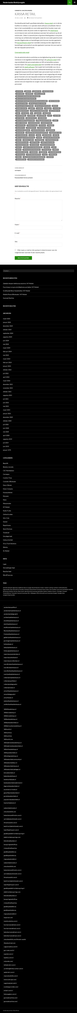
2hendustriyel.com (9, 943)
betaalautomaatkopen (43, 106)
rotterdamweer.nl (9, 687)
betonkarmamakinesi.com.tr (12, 932)
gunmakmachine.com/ (11, 998)
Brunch (55, 106)
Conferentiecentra (22, 110)
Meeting (56, 135)
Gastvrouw (20, 118)
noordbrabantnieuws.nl (11, 667)
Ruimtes (18, 147)
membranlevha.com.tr (11, 921)
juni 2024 (6, 340)
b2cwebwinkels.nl (9, 773)
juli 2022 (6, 373)
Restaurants (34, 144)
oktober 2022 (7, 370)
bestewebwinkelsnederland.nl (13, 783)
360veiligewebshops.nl (11, 756)
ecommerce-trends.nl (10, 789)
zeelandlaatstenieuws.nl (11, 701)
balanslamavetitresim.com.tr (13, 815)
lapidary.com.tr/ (9, 957)
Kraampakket (31, 127)
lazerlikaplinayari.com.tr (11, 830)
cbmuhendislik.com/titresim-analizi (15, 939)
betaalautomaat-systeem (37, 103)
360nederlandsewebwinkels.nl (13, 746)
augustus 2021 (7, 395)
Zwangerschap (21, 159)
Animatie (27, 91)
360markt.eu (8, 732)
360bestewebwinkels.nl (11, 722)
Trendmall (6, 532)
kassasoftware (46, 123)
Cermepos (18, 10)
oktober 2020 (7, 421)
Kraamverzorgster (38, 130)
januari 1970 (7, 450)
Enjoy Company (8, 489)
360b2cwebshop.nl (10, 712)
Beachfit (5, 463)
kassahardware (34, 123)
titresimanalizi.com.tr (10, 822)
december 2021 (8, 384)
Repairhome (7, 525)
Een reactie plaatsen (35, 18)
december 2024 (8, 326)
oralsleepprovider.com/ (11, 987)
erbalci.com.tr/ (8, 990)
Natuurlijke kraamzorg (51, 137)
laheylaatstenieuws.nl (10, 647)
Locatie (32, 135)
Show (54, 147)
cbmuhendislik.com (10, 812)
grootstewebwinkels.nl (11, 796)
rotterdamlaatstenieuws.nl (12, 677)
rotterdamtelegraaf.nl (10, 684)
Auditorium (20, 93)
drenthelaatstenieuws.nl (11, 621)
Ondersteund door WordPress (11, 1010)
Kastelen (42, 125)
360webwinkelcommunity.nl (12, 759)
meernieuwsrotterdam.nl (11, 661)
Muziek (39, 137)
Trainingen (33, 152)
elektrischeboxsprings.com (12, 837)
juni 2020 (6, 428)
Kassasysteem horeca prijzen (24, 176)
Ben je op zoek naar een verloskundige (28, 96)
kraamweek (50, 130)
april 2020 (6, 435)
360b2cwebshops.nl (10, 716)
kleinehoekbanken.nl (10, 841)
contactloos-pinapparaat (39, 110)
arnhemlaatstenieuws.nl (11, 617)
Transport (43, 152)
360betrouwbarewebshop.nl (12, 726)
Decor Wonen (7, 485)
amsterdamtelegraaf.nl (11, 614)
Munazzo (6, 496)
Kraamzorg (20, 132)
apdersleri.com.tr (9, 972)
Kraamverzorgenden (22, 130)
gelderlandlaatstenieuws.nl (12, 637)
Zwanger (50, 157)
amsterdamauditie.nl (10, 607)
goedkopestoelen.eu (10, 855)
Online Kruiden (8, 514)
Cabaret (31, 108)
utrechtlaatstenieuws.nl (11, 691)
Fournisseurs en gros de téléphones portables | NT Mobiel (21, 287)
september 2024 (8, 333)
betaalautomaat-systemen (24, 106)
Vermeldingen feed (9, 568)
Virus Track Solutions (9, 543)
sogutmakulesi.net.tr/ (10, 983)
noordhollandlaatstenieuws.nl (13, 671)
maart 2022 (6, 381)
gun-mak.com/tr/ (9, 950)
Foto (49, 115)
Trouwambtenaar (54, 152)
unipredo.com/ (8, 961)
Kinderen (50, 125)
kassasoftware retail (24, 43)
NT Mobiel (6, 507)
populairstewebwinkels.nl (12, 799)
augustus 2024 (7, 337)
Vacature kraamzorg (33, 154)
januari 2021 (7, 413)
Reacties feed (7, 571)
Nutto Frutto (7, 511)
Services (47, 147)
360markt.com (8, 739)
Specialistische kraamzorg (32, 149)
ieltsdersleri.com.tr (10, 965)
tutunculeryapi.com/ (10, 979)
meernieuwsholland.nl (11, 657)
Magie (38, 135)
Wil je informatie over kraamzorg (34, 157)
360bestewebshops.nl (10, 719)
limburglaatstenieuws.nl (11, 651)
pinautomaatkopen (48, 142)
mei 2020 (6, 432)
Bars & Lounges (39, 93)
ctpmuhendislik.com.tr (11, 976)
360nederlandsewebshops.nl (13, 742)
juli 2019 (6, 443)
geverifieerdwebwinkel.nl (11, 793)
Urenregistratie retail (22, 52)
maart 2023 (6, 359)
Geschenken (42, 118)
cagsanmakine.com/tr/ (11, 947)
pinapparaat (40, 140)
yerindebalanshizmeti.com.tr (13, 819)
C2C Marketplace (8, 470)
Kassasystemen (7, 492)
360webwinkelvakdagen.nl (12, 769)
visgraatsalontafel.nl (10, 859)
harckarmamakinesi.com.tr (12, 925)
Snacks (18, 149)
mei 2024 (6, 344)
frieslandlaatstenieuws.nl (11, 634)
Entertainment (20, 115)
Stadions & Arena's (22, 152)
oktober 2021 (7, 391)
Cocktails (57, 108)
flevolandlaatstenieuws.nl (12, 631)
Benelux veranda (8, 467)
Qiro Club (6, 518)
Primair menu (74, 2)
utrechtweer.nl (8, 697)
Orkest (18, 140)
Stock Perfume (7, 529)
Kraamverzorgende (44, 127)
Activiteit (19, 91)
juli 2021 (6, 399)
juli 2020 (6, 424)
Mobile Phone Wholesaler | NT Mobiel (15, 294)
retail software (29, 67)
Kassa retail (49, 23)
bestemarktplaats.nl (10, 779)
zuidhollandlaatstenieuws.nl (12, 704)
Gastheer (57, 115)
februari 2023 (7, 362)
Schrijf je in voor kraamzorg (33, 147)
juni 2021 (6, 402)
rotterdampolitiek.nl (10, 681)
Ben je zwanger (54, 101)
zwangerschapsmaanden (36, 159)
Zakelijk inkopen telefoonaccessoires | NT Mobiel (18, 283)
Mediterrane (47, 135)
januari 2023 (7, 366)
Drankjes (38, 113)
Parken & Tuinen (28, 140)
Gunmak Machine (8, 298)
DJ (31, 113)
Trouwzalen (20, 154)
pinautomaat (35, 142)
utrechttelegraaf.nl (9, 694)
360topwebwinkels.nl (10, 753)
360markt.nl (7, 729)
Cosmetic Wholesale (9, 481)
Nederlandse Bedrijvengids (14, 2)
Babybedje (29, 93)
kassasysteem (20, 125)
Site (16, 241)
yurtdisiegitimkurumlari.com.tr (13, 968)
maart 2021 (6, 410)
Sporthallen (47, 149)
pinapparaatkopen (22, 142)
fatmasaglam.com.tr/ (10, 994)
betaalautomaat (21, 103)
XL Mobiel (6, 551)
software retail (52, 60)
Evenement (31, 115)
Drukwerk (47, 113)
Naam (17, 224)
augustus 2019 (7, 439)
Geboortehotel (31, 118)
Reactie (18, 198)
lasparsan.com (8, 917)
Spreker (55, 149)
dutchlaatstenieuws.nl (10, 624)
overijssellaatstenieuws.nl (12, 674)
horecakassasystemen (44, 120)
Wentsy (5, 547)
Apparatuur (37, 91)
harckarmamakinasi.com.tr (12, 928)
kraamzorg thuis (55, 132)
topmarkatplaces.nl (10, 803)
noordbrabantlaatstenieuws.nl (13, 664)
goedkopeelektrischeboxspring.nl (14, 833)
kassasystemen (32, 125)
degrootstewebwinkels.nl (11, 786)
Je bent (55, 120)
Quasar (5, 522)
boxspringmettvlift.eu (10, 844)
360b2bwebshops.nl (10, 709)
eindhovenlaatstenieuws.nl (12, 627)
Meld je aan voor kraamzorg (25, 137)
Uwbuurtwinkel (8, 540)
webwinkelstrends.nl (10, 808)
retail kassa (54, 30)
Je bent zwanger (21, 123)
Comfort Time (7, 478)
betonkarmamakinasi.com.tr (12, 936)
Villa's (45, 154)
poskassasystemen (22, 144)
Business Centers (21, 108)
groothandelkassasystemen (25, 120)
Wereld (18, 157)
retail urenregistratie (34, 64)
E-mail (17, 233)
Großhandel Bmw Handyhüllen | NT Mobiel (16, 291)
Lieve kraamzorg (21, 135)
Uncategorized (27, 10)
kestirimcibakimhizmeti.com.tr (13, 826)
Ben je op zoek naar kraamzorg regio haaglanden (31, 101)
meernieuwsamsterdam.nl (12, 654)
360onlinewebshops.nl (11, 749)
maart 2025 (6, 318)
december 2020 (8, 417)
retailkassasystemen (47, 144)
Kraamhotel (20, 127)
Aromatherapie (48, 91)
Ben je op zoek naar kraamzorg (26, 98)
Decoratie (25, 113)
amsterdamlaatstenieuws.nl (12, 611)
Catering (39, 108)
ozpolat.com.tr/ (8, 954)
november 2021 (8, 388)
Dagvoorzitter (54, 110)
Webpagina (53, 154)
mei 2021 (6, 406)
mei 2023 (6, 355)
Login (4, 564)
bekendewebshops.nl (10, 776)
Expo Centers (41, 115)
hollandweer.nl (8, 644)
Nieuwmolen (7, 503)
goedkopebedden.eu (10, 852)
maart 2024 (6, 348)
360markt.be (8, 736)
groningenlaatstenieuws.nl (12, 641)
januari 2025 (7, 322)
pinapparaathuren (52, 140)
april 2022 (6, 377)
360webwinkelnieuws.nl (11, 766)
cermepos (48, 108)
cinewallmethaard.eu (10, 848)
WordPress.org (7, 575)
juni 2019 (6, 446)
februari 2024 (7, 351)
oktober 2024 (7, 329)
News (5, 500)
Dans (17, 113)
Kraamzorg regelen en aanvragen (36, 132)
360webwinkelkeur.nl (10, 763)
